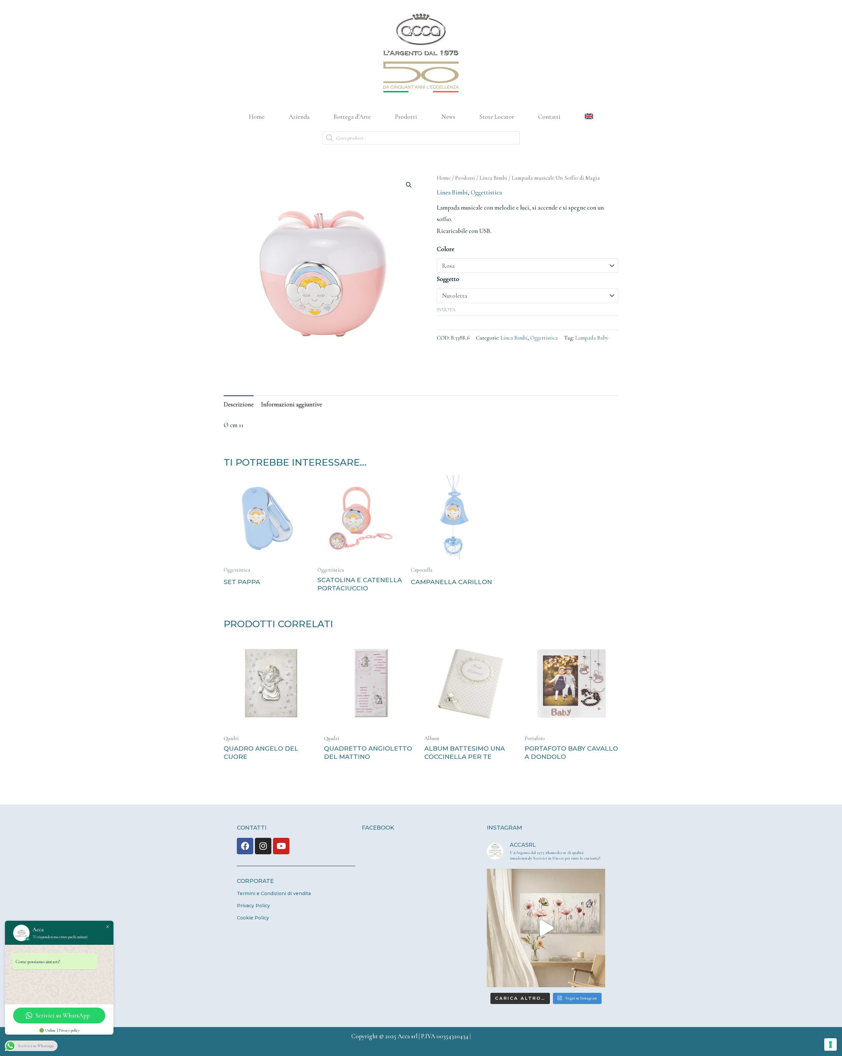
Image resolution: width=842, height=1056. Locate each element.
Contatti (549, 116)
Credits (481, 1036)
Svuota (446, 310)
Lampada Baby (591, 337)
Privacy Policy (253, 906)
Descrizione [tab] (239, 404)
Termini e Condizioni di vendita (274, 893)
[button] (409, 185)
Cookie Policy (253, 918)
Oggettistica (486, 192)
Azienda (299, 116)
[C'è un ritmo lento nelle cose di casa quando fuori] (546, 928)
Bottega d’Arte (352, 116)
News (448, 116)
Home (256, 116)
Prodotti (406, 116)
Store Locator (497, 116)
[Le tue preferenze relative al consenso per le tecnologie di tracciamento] (830, 1044)
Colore (445, 249)
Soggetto (448, 279)
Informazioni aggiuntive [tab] (291, 404)
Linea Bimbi (493, 177)
